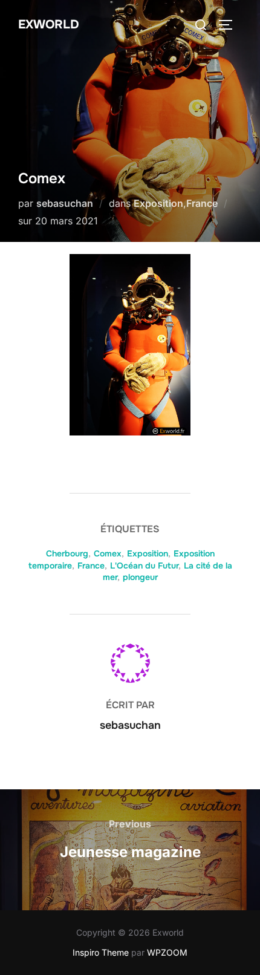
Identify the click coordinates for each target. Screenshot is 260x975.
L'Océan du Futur (144, 565)
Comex (108, 553)
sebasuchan (64, 203)
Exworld (48, 24)
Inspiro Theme (101, 952)
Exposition (158, 203)
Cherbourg (67, 553)
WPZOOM (167, 952)
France (202, 203)
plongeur (140, 577)
